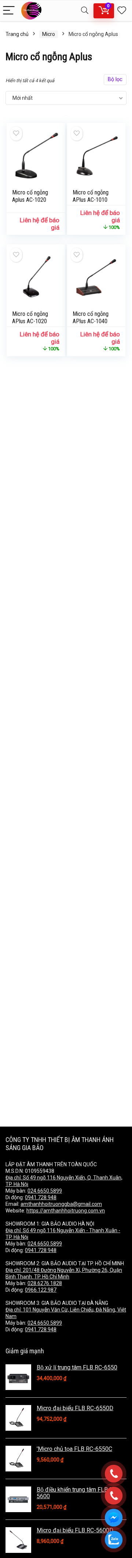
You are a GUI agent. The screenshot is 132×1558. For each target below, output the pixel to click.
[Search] (85, 11)
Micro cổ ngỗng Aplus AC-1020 (30, 196)
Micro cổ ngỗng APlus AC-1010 (91, 196)
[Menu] (9, 11)
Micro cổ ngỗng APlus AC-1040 (91, 317)
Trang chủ (17, 34)
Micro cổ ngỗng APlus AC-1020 (30, 317)
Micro (48, 34)
